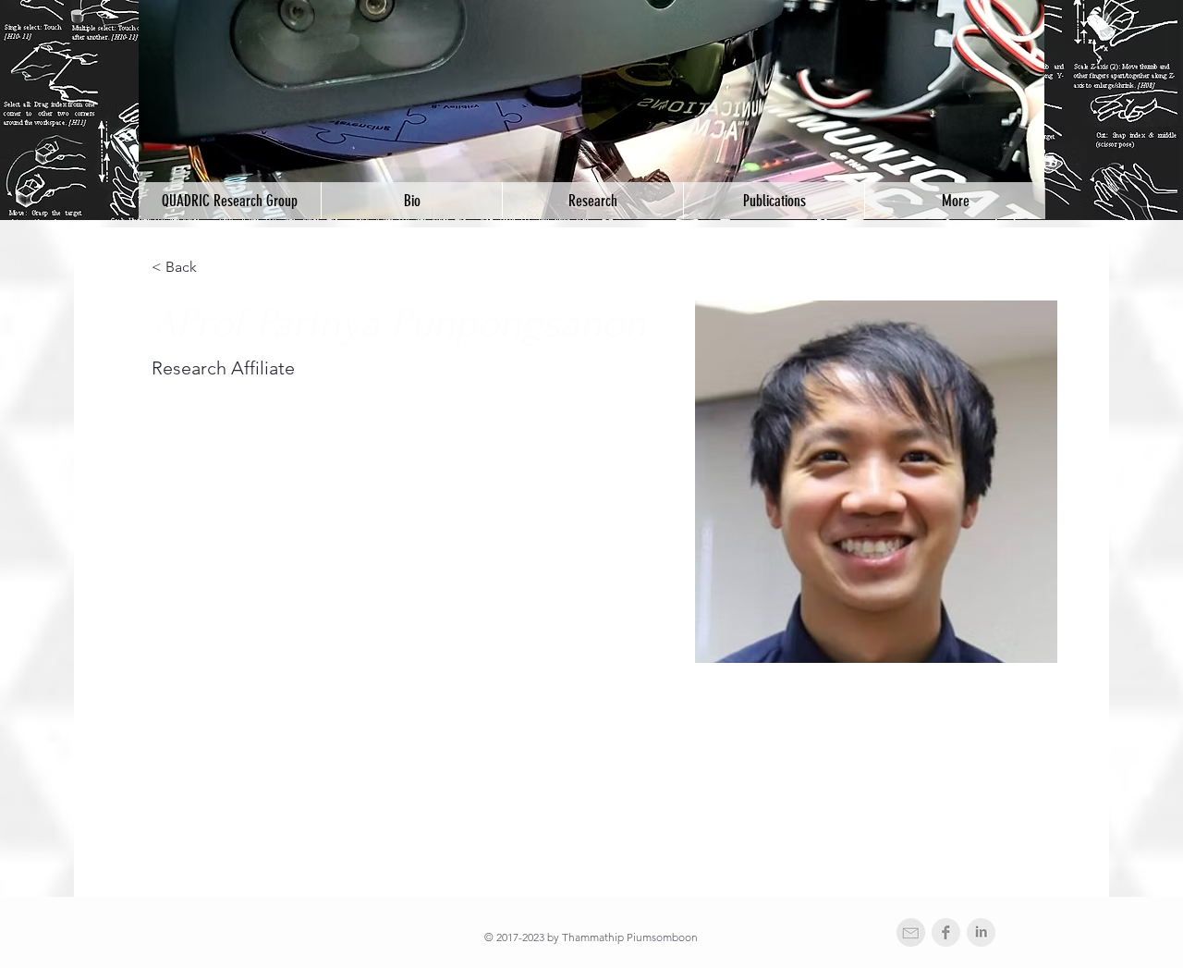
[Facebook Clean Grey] (946, 932)
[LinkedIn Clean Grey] (981, 932)
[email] (910, 932)
